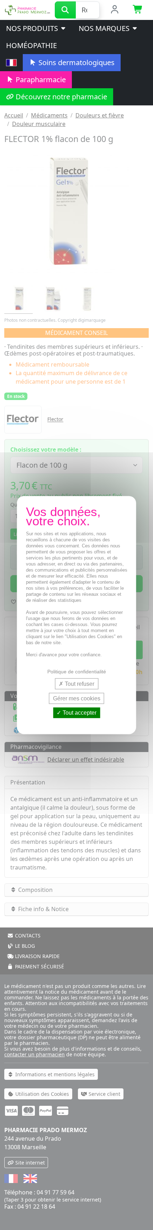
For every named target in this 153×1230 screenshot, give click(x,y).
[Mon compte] (115, 10)
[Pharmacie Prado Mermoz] (27, 9)
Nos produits (33, 28)
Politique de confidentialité (76, 671)
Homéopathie (31, 45)
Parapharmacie (40, 79)
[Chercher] (65, 10)
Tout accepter (78, 713)
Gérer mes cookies (76, 698)
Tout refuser (78, 684)
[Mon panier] (138, 10)
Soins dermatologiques (76, 62)
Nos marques (105, 28)
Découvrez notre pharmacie (60, 96)
